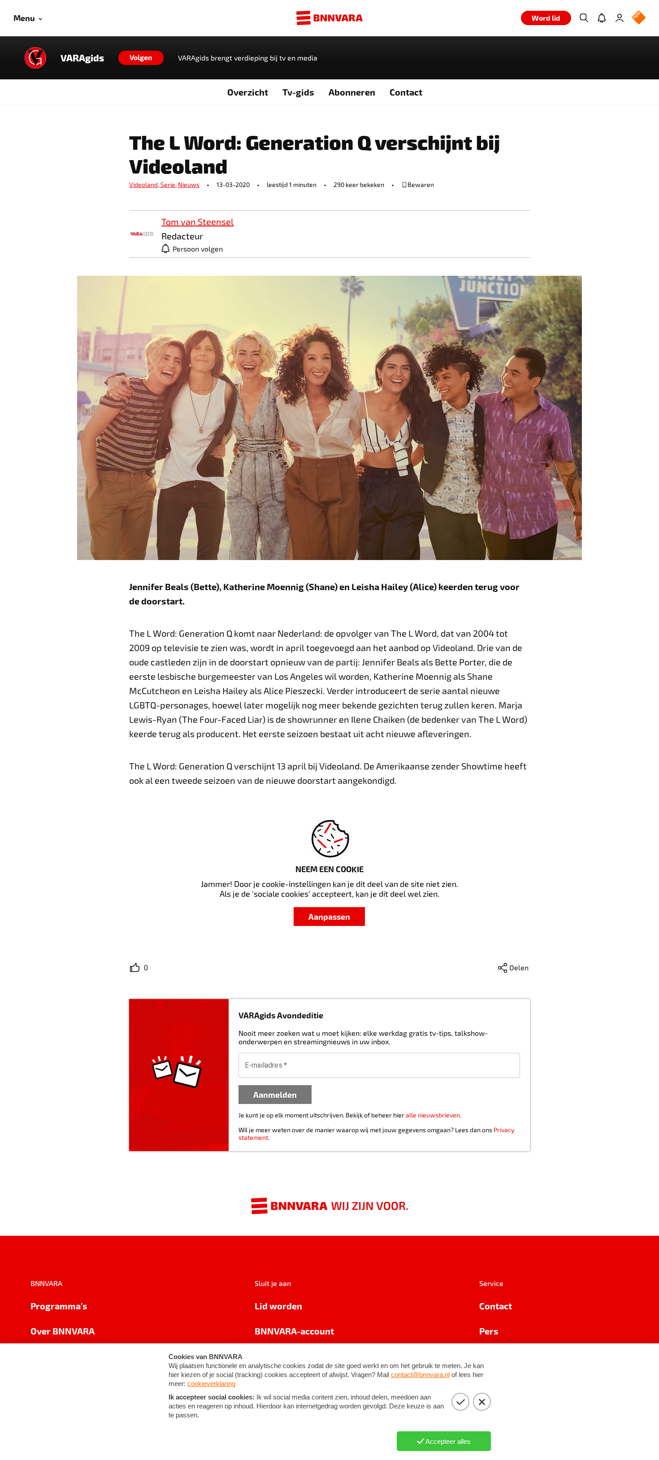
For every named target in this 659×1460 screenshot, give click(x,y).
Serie (169, 184)
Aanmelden (275, 1094)
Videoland (144, 184)
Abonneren (352, 92)
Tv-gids (298, 92)
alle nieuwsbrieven (433, 1115)
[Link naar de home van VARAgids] (35, 58)
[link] (141, 234)
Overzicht (247, 92)
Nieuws (188, 184)
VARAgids (82, 57)
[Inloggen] (619, 18)
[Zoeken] (583, 18)
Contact (406, 92)
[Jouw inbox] (601, 18)
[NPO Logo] (639, 18)
